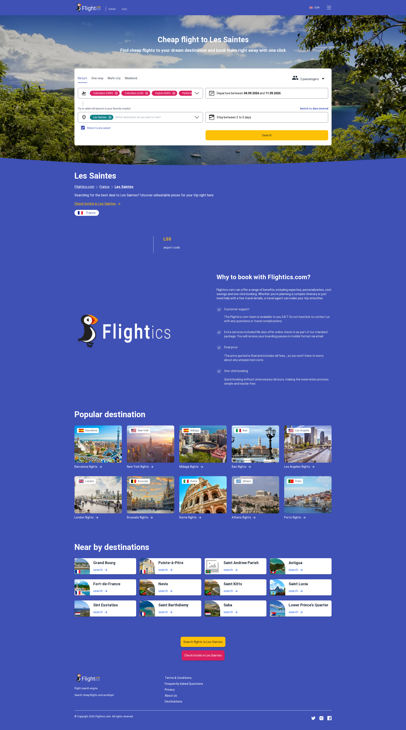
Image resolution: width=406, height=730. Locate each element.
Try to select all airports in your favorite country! (104, 108)
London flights (84, 517)
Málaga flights (189, 466)
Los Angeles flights (297, 466)
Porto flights (292, 517)
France (104, 187)
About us (171, 695)
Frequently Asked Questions (184, 683)
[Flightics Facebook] (329, 718)
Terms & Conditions (178, 677)
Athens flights (241, 517)
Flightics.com (84, 187)
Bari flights (239, 466)
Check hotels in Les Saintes (95, 204)
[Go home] (88, 678)
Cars (124, 9)
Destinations (173, 701)
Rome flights (188, 517)
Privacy (170, 689)
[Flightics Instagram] (321, 718)
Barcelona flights (85, 466)
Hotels (112, 9)
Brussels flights (137, 517)
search (98, 569)
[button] (329, 7)
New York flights (138, 466)
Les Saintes (124, 187)
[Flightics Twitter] (313, 718)
